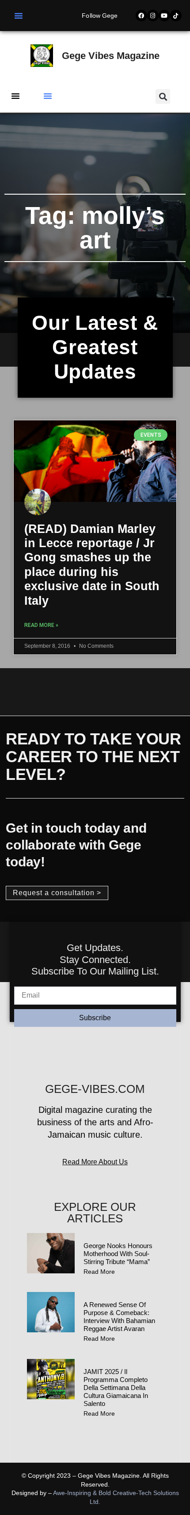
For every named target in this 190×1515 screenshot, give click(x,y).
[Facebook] (141, 15)
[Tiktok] (176, 15)
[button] (18, 15)
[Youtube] (164, 15)
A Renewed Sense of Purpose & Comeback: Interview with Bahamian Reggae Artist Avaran (119, 1316)
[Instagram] (153, 15)
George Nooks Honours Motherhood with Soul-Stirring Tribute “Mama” (118, 1253)
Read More (99, 1271)
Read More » (41, 625)
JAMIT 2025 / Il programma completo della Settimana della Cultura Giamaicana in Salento (116, 1387)
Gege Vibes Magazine (111, 55)
